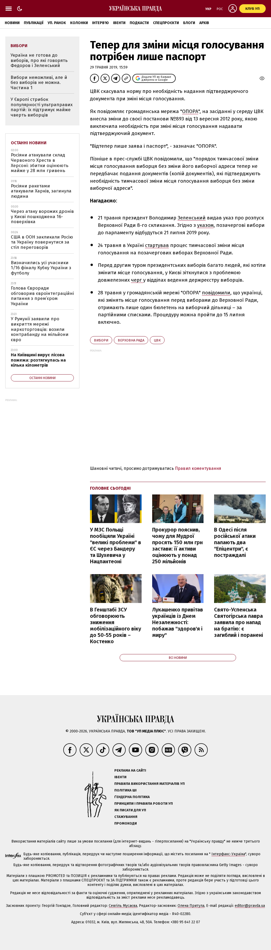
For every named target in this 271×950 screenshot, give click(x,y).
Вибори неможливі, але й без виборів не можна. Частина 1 (39, 83)
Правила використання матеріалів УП (149, 784)
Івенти (119, 23)
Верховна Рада (131, 340)
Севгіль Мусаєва (123, 905)
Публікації (33, 23)
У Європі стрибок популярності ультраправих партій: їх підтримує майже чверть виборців (42, 107)
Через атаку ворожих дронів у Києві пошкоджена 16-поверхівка (42, 216)
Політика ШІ (125, 790)
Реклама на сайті (130, 770)
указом (205, 225)
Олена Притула (191, 905)
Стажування (125, 817)
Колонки (79, 23)
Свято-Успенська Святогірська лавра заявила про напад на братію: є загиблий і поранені (238, 622)
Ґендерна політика (132, 797)
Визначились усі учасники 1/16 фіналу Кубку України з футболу (41, 268)
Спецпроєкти (166, 23)
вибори (101, 340)
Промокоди (125, 823)
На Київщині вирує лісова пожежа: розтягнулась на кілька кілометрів (38, 360)
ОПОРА (190, 111)
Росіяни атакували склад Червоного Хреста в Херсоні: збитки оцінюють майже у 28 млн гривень (39, 162)
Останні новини (29, 142)
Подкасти (139, 23)
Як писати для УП (130, 810)
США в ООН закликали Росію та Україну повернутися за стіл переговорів (42, 242)
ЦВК (157, 340)
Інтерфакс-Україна (228, 854)
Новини (12, 23)
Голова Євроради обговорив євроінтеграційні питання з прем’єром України (42, 296)
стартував (157, 245)
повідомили (216, 293)
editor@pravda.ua (250, 905)
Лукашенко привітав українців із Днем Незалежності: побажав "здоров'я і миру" (177, 622)
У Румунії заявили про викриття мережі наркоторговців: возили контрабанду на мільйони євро (40, 329)
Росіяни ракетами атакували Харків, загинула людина (41, 191)
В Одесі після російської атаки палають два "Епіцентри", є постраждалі (235, 542)
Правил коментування (198, 468)
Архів (204, 23)
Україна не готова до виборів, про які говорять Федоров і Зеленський (39, 60)
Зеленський (192, 218)
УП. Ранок (57, 23)
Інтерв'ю (100, 23)
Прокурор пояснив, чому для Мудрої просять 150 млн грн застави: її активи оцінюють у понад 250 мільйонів (177, 545)
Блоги (189, 23)
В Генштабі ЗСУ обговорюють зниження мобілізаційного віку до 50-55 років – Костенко (115, 625)
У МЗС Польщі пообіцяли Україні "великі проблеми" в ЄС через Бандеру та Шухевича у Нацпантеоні (115, 545)
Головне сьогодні (110, 488)
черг (137, 280)
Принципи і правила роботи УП (143, 803)
